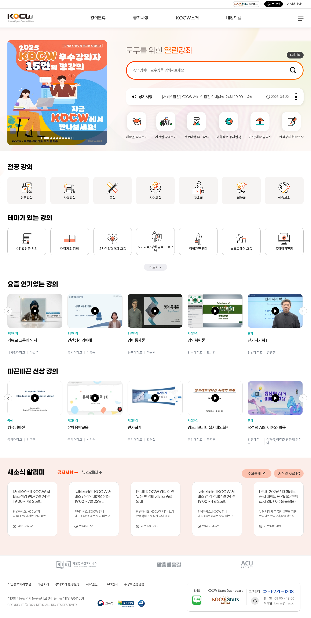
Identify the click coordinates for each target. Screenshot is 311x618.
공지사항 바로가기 (76, 472)
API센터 (112, 584)
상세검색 (295, 55)
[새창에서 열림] (76, 565)
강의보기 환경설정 (67, 584)
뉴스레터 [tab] (90, 472)
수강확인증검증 (134, 584)
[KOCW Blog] (196, 600)
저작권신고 (93, 584)
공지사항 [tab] (65, 472)
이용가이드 (297, 4)
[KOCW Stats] (225, 600)
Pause (72, 138)
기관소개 (43, 584)
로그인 (276, 4)
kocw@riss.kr (284, 603)
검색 (293, 70)
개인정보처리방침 (19, 584)
